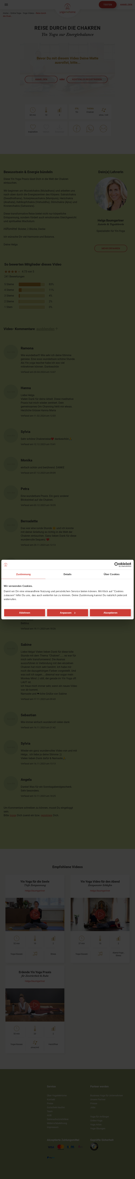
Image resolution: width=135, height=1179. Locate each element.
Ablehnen (24, 612)
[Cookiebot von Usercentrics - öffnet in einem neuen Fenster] (116, 564)
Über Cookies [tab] (112, 574)
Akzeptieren (110, 612)
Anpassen (65, 612)
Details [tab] (68, 574)
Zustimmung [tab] (23, 574)
